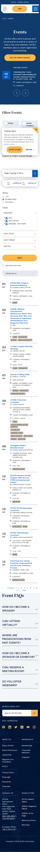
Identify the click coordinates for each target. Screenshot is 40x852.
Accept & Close (15, 150)
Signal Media (23, 2)
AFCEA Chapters (29, 124)
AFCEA (13, 2)
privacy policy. (9, 144)
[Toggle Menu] (35, 8)
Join (19, 9)
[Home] (5, 9)
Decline (29, 150)
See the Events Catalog (20, 58)
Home (4, 19)
